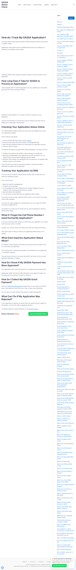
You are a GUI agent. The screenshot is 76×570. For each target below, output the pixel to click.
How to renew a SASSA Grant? (65, 250)
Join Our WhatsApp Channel (38, 314)
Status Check (27, 4)
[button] (74, 5)
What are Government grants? (65, 369)
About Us (24, 561)
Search (58, 15)
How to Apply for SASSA (64, 185)
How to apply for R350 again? (65, 178)
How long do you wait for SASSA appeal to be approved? (64, 138)
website (29, 140)
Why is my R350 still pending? (65, 538)
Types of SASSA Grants (63, 357)
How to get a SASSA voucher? (65, 230)
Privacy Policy (61, 284)
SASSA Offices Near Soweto (65, 298)
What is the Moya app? (63, 461)
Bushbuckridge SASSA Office (65, 27)
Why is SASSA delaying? (64, 549)
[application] (57, 5)
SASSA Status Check (4, 4)
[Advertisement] (24, 25)
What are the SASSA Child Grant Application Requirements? (64, 384)
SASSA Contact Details (63, 291)
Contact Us (32, 561)
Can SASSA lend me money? (65, 39)
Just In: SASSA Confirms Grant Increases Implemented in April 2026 (65, 272)
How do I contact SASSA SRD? (65, 82)
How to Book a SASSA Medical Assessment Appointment (63, 198)
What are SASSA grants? (64, 371)
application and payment (15, 286)
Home (19, 4)
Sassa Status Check (62, 310)
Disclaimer (60, 53)
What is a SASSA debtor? (64, 416)
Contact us (60, 50)
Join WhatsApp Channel (59, 565)
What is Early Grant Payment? (65, 423)
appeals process (33, 309)
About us (59, 22)
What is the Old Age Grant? (64, 468)
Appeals (46, 4)
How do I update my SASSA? (65, 129)
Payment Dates (37, 4)
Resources (54, 4)
